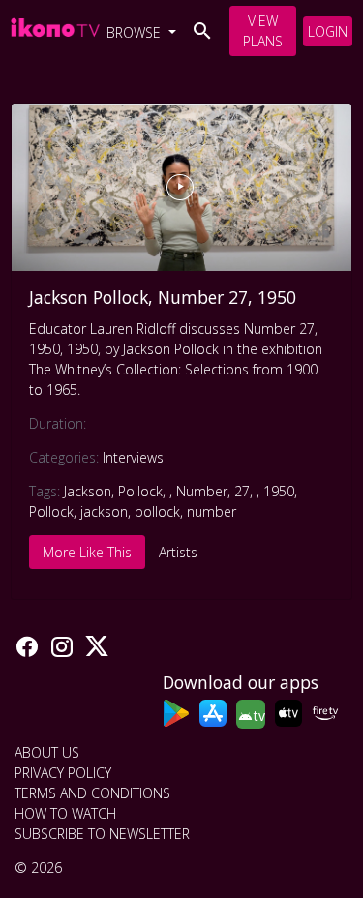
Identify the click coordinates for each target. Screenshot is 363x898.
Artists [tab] (178, 552)
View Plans (263, 31)
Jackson (87, 491)
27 (242, 491)
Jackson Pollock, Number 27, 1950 (162, 297)
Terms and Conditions (92, 793)
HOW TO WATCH (65, 813)
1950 (278, 491)
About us (47, 752)
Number (201, 491)
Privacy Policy (63, 772)
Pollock (140, 491)
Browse (135, 32)
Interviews (133, 457)
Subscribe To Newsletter (102, 833)
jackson (104, 511)
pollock (157, 511)
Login (328, 31)
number (211, 511)
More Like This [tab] (87, 552)
